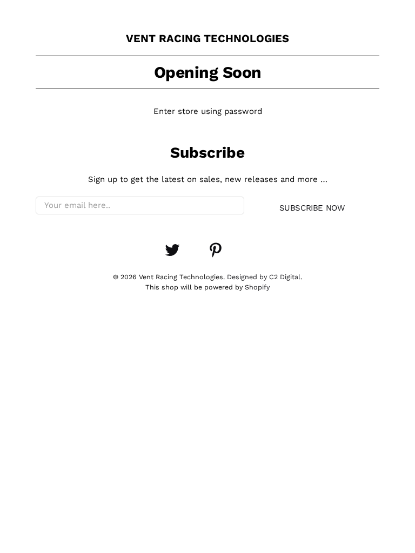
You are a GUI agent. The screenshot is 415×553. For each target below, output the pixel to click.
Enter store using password (207, 111)
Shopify (257, 287)
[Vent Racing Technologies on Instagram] (237, 255)
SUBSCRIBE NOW (312, 208)
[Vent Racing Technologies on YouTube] (194, 255)
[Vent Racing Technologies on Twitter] (172, 255)
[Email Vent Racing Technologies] (259, 255)
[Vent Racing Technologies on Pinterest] (216, 255)
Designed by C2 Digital (263, 277)
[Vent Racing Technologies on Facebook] (151, 255)
